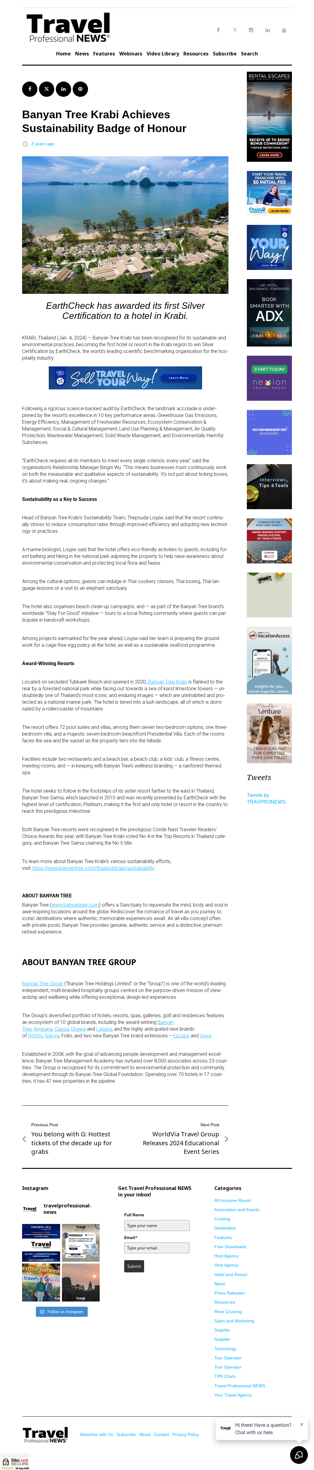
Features (104, 53)
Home (63, 53)
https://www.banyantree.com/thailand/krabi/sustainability (94, 868)
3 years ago (42, 143)
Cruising (222, 1218)
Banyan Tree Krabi (167, 682)
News (82, 53)
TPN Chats (225, 1376)
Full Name (134, 1215)
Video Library (163, 53)
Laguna (104, 1029)
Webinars (130, 53)
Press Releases (229, 1292)
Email (131, 1237)
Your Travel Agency (233, 1394)
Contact (161, 1434)
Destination (225, 1228)
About (145, 1434)
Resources (196, 53)
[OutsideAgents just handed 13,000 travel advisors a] (41, 1282)
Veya (205, 1036)
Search (249, 53)
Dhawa (78, 1029)
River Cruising (228, 1311)
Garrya (52, 1036)
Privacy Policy (185, 1434)
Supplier (222, 1330)
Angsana (43, 1029)
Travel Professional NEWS (239, 1385)
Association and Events (236, 1209)
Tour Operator (228, 1357)
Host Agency (226, 1255)
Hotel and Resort (230, 1274)
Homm (35, 1036)
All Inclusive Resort (232, 1200)
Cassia (62, 1029)
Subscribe (225, 53)
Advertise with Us (96, 1434)
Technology (225, 1348)
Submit (134, 1266)
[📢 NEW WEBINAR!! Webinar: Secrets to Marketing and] (81, 1243)
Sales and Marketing (234, 1320)
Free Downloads (230, 1246)
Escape (181, 1036)
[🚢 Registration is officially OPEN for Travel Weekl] (41, 1243)
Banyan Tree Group (42, 984)
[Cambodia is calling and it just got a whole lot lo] (81, 1282)
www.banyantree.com (75, 905)
